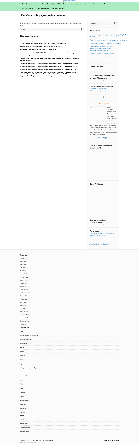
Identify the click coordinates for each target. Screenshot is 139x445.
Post (21, 384)
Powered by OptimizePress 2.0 (29, 442)
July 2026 (23, 261)
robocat (22, 392)
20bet (21, 331)
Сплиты (22, 412)
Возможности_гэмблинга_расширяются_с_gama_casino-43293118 (43, 43)
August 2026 (23, 258)
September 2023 (25, 321)
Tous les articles (27, 9)
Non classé (23, 376)
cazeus (22, 352)
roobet (22, 396)
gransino (23, 356)
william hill (23, 408)
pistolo (22, 380)
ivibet (21, 360)
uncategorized (24, 400)
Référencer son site (96, 233)
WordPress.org (24, 432)
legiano (22, 364)
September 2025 (25, 293)
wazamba (23, 404)
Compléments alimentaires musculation (102, 234)
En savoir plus (103, 138)
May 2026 (23, 268)
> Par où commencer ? (29, 4)
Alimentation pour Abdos (80, 4)
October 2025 (24, 290)
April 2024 (23, 305)
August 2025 (23, 296)
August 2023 (23, 324)
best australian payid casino (29, 335)
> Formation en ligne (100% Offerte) (54, 4)
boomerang (23, 343)
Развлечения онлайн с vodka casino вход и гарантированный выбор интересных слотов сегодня (102, 48)
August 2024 (23, 299)
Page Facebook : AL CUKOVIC (99, 244)
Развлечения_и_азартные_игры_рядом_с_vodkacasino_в (41, 46)
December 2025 (24, 283)
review (22, 388)
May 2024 (23, 302)
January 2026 (24, 280)
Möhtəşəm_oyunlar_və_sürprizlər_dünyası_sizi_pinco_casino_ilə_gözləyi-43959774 (49, 73)
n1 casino (23, 372)
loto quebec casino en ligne (28, 368)
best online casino (26, 339)
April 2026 (23, 271)
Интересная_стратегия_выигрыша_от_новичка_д (38, 50)
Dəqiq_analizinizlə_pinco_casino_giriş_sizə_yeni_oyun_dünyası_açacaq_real (47, 76)
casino (22, 347)
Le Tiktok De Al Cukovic (111, 440)
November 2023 (24, 318)
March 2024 (23, 308)
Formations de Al (99, 4)
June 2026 (23, 264)
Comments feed (25, 427)
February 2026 (24, 277)
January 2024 (24, 312)
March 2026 (23, 274)
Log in (22, 419)
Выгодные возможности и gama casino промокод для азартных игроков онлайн (49, 63)
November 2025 (24, 286)
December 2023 (24, 315)
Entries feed (23, 423)
